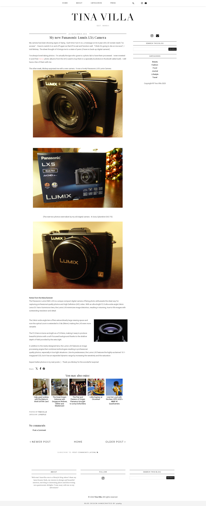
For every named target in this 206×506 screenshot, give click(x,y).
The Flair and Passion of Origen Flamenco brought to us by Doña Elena (78, 400)
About (79, 3)
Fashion (155, 65)
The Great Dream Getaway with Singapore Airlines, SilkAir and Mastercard (59, 401)
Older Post (115, 442)
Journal (155, 71)
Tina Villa (103, 17)
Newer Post (41, 442)
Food (155, 68)
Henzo (41, 59)
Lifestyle (42, 414)
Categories (96, 3)
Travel (154, 77)
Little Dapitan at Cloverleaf (96, 398)
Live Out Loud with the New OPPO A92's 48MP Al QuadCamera (114, 400)
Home (65, 3)
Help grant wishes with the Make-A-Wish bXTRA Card (41, 399)
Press (113, 3)
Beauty (155, 62)
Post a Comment (39, 430)
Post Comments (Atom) (84, 452)
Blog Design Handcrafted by (103, 503)
